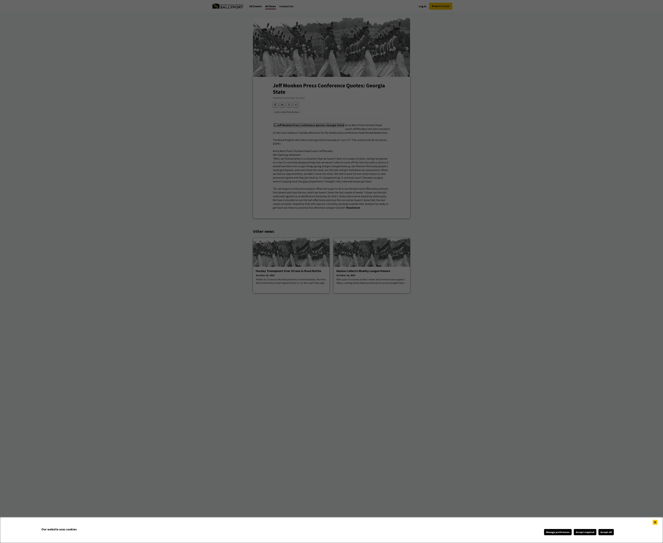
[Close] (655, 522)
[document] (331, 530)
